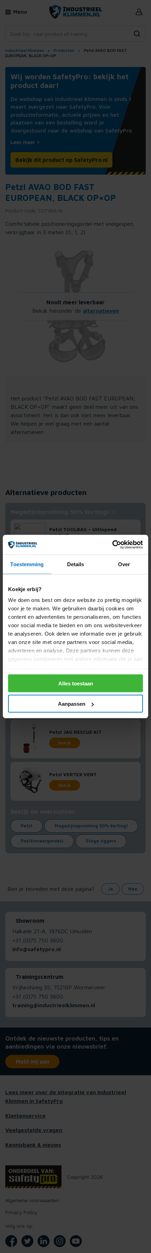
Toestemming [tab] (27, 564)
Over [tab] (124, 564)
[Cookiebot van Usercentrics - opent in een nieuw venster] (112, 544)
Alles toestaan (75, 683)
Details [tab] (75, 564)
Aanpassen (71, 704)
